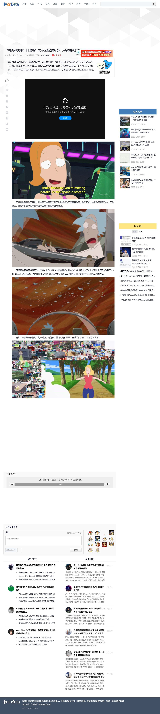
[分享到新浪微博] (7, 90)
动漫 (55, 4)
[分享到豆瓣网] (7, 112)
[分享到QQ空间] (7, 96)
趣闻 (63, 4)
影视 (32, 4)
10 (121, 300)
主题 (86, 4)
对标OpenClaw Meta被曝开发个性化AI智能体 (35, 637)
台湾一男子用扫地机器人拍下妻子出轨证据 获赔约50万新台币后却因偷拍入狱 (84, 677)
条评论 (57, 55)
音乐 (40, 4)
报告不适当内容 (44, 704)
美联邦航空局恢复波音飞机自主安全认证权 (34, 619)
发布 (76, 550)
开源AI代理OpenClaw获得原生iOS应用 (33, 644)
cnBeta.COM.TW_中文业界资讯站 (11, 4)
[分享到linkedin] (7, 129)
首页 (24, 4)
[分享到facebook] (7, 118)
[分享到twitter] (7, 124)
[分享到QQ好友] (7, 101)
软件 (78, 4)
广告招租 (34, 704)
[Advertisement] (80, 26)
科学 (71, 4)
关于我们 (26, 704)
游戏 (48, 4)
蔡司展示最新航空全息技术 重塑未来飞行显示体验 (37, 623)
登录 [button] (7, 532)
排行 (95, 4)
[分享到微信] (7, 107)
